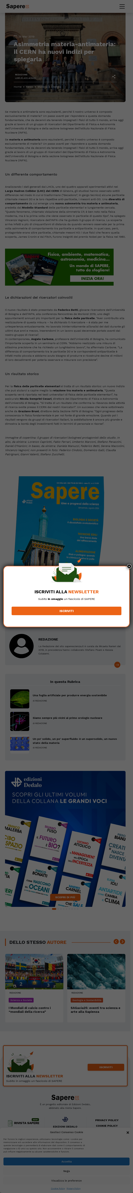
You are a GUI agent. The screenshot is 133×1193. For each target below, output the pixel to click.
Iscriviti (67, 611)
